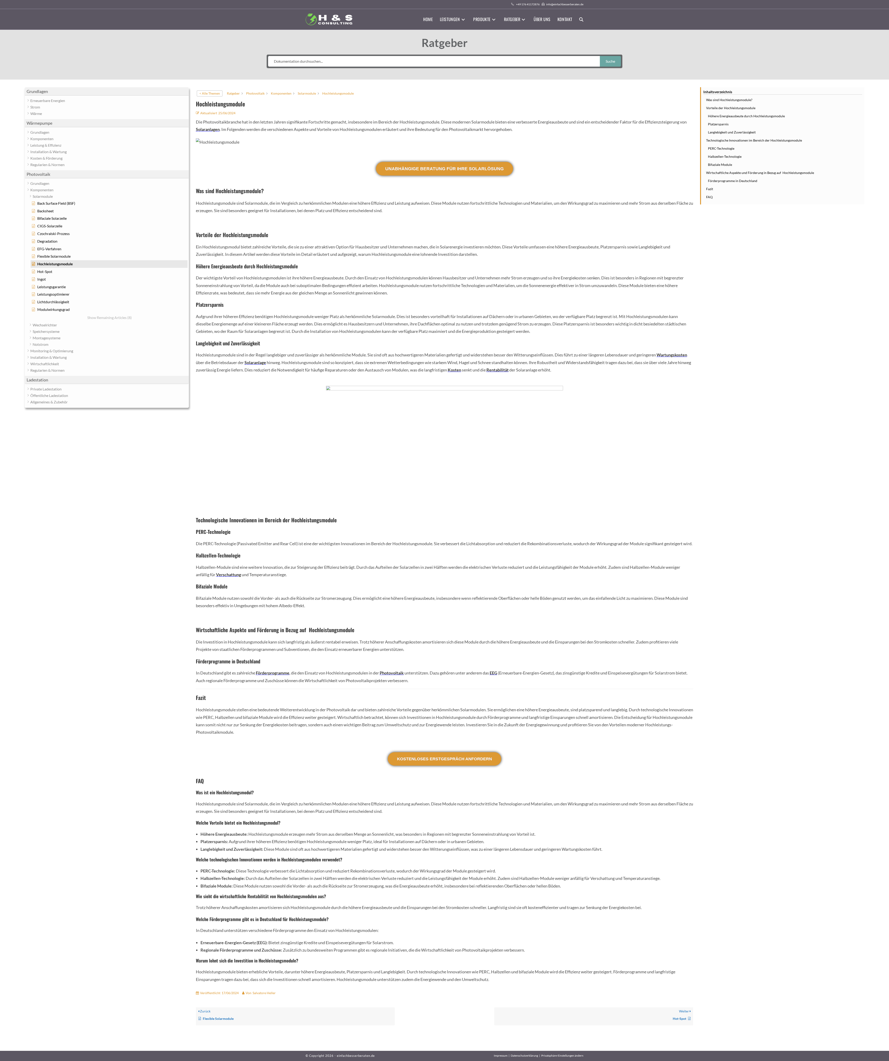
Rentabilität (497, 369)
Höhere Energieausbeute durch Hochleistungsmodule (746, 116)
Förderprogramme (272, 672)
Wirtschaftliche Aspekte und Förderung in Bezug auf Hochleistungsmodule (760, 173)
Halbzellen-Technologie (725, 156)
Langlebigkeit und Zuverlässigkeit (732, 132)
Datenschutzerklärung (524, 1055)
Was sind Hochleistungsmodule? (729, 100)
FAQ (709, 197)
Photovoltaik (392, 672)
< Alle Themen (209, 93)
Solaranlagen (208, 129)
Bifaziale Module (720, 165)
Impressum (500, 1055)
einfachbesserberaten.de (356, 1056)
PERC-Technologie (721, 148)
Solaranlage (255, 362)
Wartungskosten (672, 354)
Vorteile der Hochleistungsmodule (730, 108)
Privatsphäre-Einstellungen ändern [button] (562, 1055)
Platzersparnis (718, 124)
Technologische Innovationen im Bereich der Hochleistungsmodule (754, 140)
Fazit (709, 189)
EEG (493, 672)
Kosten (454, 369)
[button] (107, 91)
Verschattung (228, 574)
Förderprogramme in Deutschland (732, 181)
